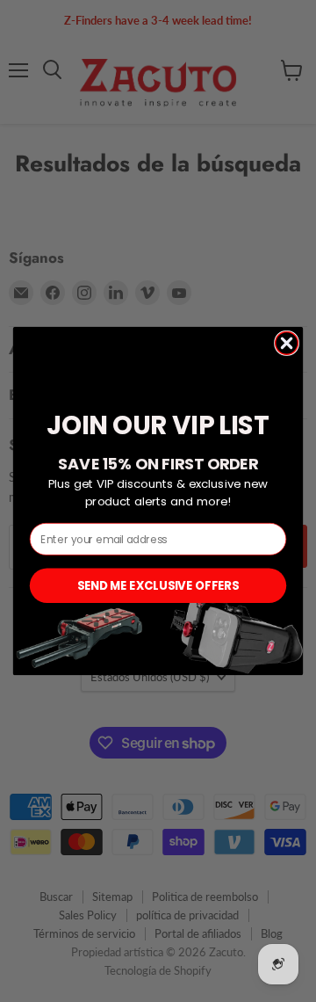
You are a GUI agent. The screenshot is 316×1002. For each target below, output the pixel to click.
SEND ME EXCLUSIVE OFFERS (158, 585)
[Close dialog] (287, 343)
